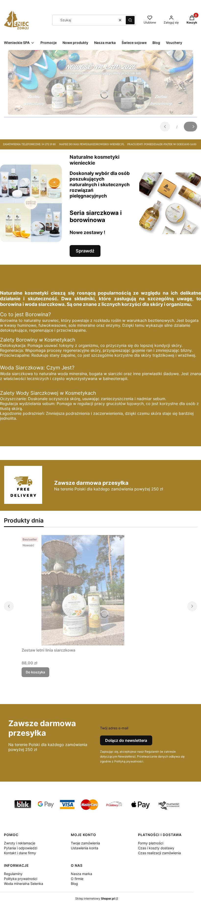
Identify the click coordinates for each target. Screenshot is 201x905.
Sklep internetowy (95, 898)
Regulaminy (13, 874)
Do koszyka (35, 672)
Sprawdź (85, 250)
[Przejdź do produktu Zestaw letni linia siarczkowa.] (83, 590)
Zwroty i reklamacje (19, 843)
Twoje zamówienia (85, 843)
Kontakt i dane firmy (20, 853)
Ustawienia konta (84, 848)
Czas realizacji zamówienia (159, 853)
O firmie (77, 879)
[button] (130, 20)
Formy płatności (150, 843)
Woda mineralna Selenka (23, 883)
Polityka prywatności (20, 879)
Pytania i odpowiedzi (20, 848)
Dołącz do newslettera (126, 740)
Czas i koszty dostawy (156, 848)
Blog (74, 883)
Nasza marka (81, 874)
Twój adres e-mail (114, 728)
